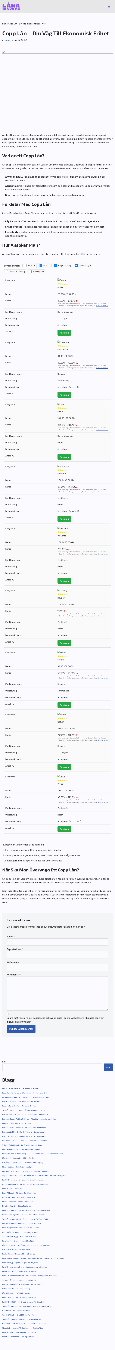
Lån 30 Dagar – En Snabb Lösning (16, 1293)
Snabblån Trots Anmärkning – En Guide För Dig (21, 1319)
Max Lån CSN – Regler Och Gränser (16, 1123)
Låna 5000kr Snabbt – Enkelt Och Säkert (19, 1332)
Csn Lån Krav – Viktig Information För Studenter (22, 1149)
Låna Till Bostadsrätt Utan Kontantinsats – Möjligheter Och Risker (29, 1275)
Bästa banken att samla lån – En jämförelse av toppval (25, 1184)
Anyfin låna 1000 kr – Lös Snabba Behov (19, 1271)
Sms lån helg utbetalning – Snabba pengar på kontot (24, 1267)
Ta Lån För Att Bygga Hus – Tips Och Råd (19, 1236)
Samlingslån (38, 271)
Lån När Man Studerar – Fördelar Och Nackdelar (22, 1284)
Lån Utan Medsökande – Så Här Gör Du (18, 1158)
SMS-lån (31, 265)
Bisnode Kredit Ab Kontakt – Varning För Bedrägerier (24, 1136)
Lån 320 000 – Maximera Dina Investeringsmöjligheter (25, 1114)
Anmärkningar (85, 265)
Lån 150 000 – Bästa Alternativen (16, 1249)
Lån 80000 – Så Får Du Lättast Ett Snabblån (20, 1088)
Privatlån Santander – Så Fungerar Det (18, 1337)
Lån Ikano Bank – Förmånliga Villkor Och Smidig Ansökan (26, 1245)
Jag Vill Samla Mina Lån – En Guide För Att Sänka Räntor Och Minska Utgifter (34, 1175)
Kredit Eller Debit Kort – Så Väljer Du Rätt (19, 1106)
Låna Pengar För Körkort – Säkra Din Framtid (20, 1228)
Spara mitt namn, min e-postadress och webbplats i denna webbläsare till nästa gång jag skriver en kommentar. (55, 1019)
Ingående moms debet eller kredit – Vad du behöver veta (26, 1210)
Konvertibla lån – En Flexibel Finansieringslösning (23, 1132)
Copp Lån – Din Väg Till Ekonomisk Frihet (19, 1297)
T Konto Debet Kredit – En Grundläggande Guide (22, 1145)
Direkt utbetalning (17, 271)
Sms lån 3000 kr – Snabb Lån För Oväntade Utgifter (24, 1110)
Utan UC (46, 265)
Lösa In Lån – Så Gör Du (12, 1188)
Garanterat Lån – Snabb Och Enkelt (16, 1310)
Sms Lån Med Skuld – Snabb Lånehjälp (18, 1241)
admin (8, 40)
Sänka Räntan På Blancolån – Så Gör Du (18, 1254)
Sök (4, 1061)
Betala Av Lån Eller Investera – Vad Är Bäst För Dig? (24, 1323)
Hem (4, 23)
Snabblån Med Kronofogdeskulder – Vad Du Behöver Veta (26, 1306)
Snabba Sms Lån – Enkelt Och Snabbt (17, 1201)
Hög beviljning (64, 265)
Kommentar (14, 974)
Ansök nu (64, 332)
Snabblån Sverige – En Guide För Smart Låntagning (23, 1180)
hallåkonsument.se (102, 305)
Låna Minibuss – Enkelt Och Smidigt (17, 1167)
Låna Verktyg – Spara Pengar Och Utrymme (20, 1263)
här (26, 894)
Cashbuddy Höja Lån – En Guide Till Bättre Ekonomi (23, 1215)
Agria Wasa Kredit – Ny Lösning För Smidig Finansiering (25, 1097)
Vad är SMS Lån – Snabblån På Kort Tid (18, 1315)
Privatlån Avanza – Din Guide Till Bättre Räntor (21, 1101)
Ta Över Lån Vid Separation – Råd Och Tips (19, 1280)
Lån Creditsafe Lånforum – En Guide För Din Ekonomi (24, 1127)
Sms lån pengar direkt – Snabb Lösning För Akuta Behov (25, 1219)
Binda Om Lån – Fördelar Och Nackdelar (18, 1197)
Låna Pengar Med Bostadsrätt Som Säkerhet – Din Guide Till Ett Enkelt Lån (33, 1258)
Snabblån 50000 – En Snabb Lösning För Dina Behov (24, 1302)
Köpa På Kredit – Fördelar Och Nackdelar (19, 1193)
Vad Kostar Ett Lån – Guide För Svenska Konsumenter (24, 1141)
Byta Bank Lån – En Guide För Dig (16, 1289)
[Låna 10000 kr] (11, 6)
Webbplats (13, 961)
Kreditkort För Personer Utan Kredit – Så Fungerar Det (24, 1093)
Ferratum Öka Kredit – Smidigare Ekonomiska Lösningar (25, 1171)
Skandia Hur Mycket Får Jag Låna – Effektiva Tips (22, 1328)
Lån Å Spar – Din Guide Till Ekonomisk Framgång (22, 1162)
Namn (11, 936)
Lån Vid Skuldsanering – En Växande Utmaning (21, 1223)
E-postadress (15, 949)
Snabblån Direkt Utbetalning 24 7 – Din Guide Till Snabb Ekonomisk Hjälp (32, 1154)
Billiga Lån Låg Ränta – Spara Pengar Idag (20, 1232)
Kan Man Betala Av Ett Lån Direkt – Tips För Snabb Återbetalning (29, 1119)
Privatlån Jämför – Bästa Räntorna (16, 1206)
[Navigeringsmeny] (109, 6)
